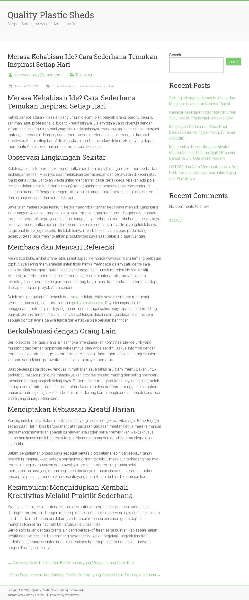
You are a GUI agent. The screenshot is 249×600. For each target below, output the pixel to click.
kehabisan (69, 86)
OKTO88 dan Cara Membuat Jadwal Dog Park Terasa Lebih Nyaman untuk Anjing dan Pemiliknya (204, 173)
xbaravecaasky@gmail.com (37, 75)
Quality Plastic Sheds (51, 15)
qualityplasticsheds (87, 302)
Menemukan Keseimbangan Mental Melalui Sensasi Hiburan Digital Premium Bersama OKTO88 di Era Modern (202, 152)
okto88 (175, 220)
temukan (108, 86)
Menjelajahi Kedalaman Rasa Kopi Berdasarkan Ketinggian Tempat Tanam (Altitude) (202, 132)
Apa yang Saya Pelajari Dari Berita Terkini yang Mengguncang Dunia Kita (71, 562)
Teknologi (83, 75)
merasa (82, 86)
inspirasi (56, 86)
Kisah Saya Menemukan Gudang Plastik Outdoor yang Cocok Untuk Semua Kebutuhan (85, 575)
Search (175, 55)
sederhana (94, 86)
